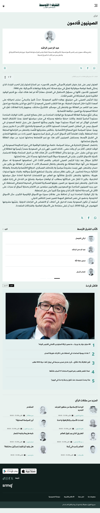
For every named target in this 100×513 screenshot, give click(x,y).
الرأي (96, 15)
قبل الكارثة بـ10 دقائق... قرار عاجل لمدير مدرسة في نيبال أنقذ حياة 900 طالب (61, 362)
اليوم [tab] (11, 285)
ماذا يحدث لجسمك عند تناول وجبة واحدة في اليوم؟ (70, 380)
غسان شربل (80, 271)
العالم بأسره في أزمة (75, 446)
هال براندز (80, 455)
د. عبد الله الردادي (78, 442)
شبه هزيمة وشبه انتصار (23, 433)
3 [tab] (43, 278)
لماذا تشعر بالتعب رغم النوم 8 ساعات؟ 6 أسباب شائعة (69, 371)
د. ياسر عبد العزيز (28, 428)
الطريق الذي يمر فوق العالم (71, 433)
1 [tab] (57, 278)
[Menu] (96, 5)
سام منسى (30, 455)
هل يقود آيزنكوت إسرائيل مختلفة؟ (18, 446)
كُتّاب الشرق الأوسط (87, 229)
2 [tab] (50, 278)
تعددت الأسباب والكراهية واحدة (70, 420)
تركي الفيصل (80, 238)
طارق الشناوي (79, 428)
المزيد (6, 229)
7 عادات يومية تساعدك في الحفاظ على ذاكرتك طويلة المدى (67, 353)
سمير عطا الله (80, 260)
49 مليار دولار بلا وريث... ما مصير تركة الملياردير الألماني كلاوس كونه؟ (65, 344)
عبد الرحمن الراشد (78, 249)
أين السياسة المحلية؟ (24, 420)
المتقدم (30, 406)
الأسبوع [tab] (6, 285)
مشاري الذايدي (79, 415)
